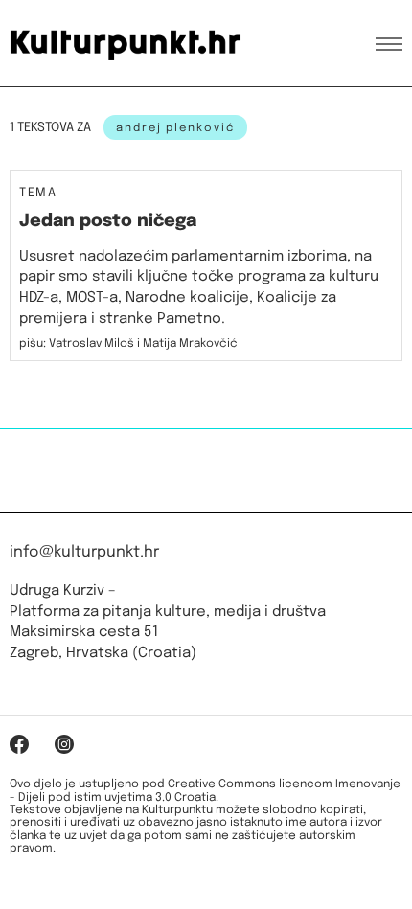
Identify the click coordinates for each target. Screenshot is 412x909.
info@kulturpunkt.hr (84, 552)
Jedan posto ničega (107, 221)
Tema (38, 193)
